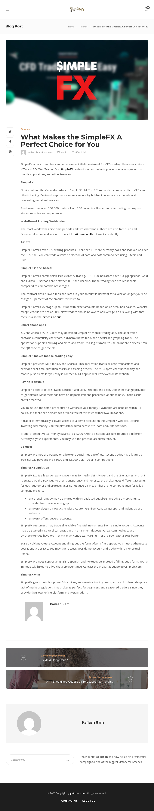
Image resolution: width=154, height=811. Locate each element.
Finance (84, 26)
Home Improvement (53, 655)
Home (71, 26)
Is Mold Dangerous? (54, 660)
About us (88, 800)
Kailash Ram (34, 152)
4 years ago (47, 152)
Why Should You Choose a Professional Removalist (79, 681)
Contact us (69, 800)
